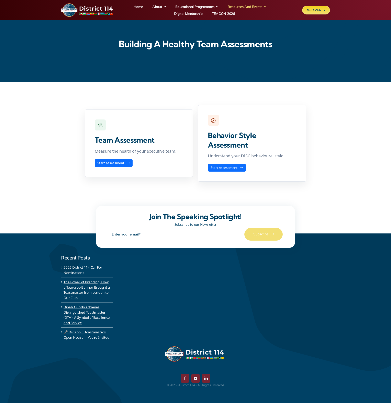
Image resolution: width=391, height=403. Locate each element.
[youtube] (195, 378)
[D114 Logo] (88, 5)
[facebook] (185, 378)
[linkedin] (206, 378)
